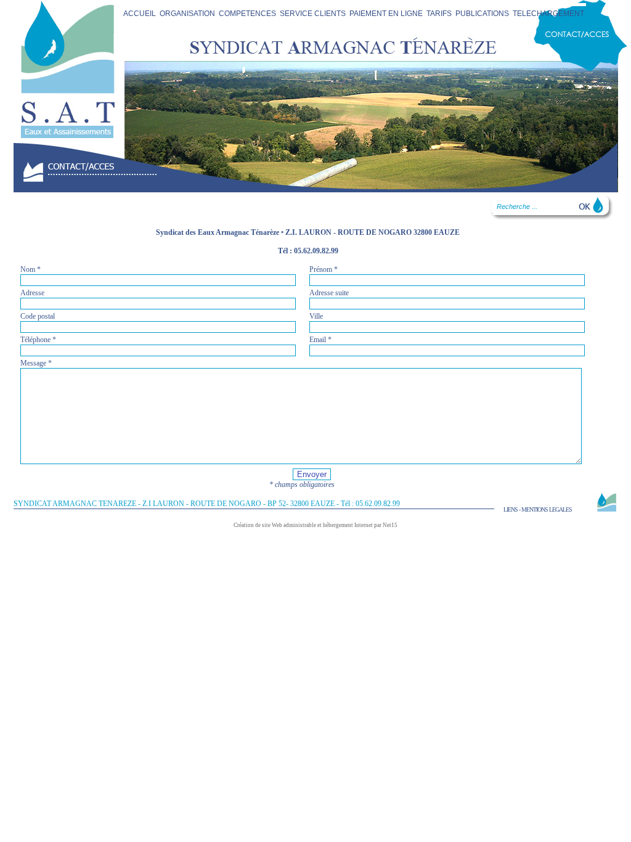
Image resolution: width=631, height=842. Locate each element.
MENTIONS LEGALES (546, 509)
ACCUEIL (139, 13)
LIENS (510, 509)
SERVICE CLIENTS (313, 13)
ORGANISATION (187, 13)
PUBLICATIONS (482, 13)
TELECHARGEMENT (548, 13)
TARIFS (439, 13)
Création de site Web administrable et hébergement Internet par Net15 (315, 525)
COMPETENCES (247, 13)
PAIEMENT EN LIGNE (386, 13)
